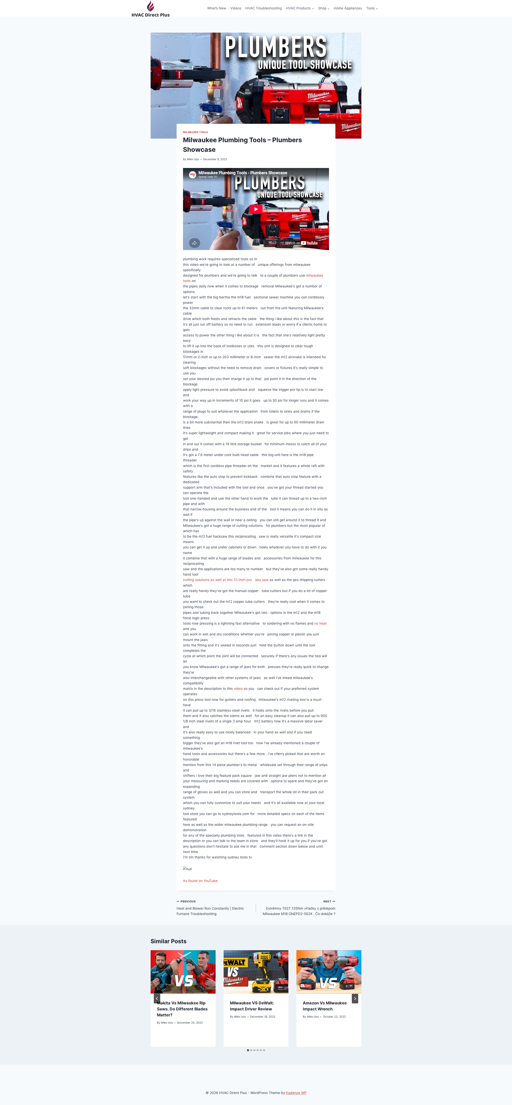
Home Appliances (348, 8)
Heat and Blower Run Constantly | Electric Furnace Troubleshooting (210, 908)
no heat (320, 623)
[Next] (355, 998)
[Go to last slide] (157, 998)
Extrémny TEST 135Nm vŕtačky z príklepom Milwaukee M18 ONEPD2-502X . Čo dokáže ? (299, 908)
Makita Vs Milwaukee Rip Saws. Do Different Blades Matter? (182, 1009)
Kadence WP (296, 1093)
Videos (235, 8)
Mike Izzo (193, 159)
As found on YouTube (200, 881)
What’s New (216, 8)
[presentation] (183, 971)
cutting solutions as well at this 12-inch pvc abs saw (226, 580)
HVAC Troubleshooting (263, 8)
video (238, 689)
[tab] (248, 1050)
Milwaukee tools (195, 132)
